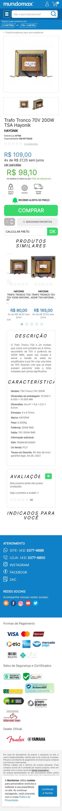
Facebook (18, 572)
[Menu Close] (6, 14)
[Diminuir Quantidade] (11, 224)
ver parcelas (12, 164)
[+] (48, 476)
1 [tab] (20, 324)
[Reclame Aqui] (40, 689)
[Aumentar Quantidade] (11, 220)
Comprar (31, 210)
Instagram (19, 565)
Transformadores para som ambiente (24, 32)
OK (52, 231)
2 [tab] (25, 324)
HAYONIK (11, 131)
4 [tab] (35, 324)
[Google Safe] (33, 677)
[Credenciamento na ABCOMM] (14, 692)
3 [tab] (30, 324)
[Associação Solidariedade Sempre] (12, 717)
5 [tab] (40, 324)
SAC (13, 580)
